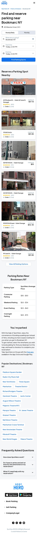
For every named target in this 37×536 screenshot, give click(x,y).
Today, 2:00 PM (11, 47)
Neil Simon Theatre (10, 420)
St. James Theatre (26, 410)
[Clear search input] (33, 39)
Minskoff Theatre (9, 434)
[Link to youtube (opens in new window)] (24, 523)
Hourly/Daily (10, 32)
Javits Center (25, 396)
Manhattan (7, 386)
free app (30, 352)
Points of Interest (16, 9)
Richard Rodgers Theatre (12, 391)
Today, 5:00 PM (11, 54)
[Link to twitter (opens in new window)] (20, 523)
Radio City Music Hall (11, 377)
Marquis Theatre (9, 410)
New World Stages (10, 439)
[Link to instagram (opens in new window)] (17, 523)
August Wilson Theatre (12, 401)
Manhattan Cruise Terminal (13, 425)
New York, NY (5, 9)
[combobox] (18, 39)
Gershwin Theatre (10, 396)
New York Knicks (9, 382)
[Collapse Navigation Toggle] (34, 3)
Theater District (21, 386)
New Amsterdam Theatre (12, 429)
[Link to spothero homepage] (18, 486)
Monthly (27, 32)
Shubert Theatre (9, 415)
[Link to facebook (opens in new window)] (13, 523)
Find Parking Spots (18, 60)
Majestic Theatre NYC (11, 406)
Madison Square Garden (12, 372)
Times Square (24, 382)
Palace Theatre (26, 439)
